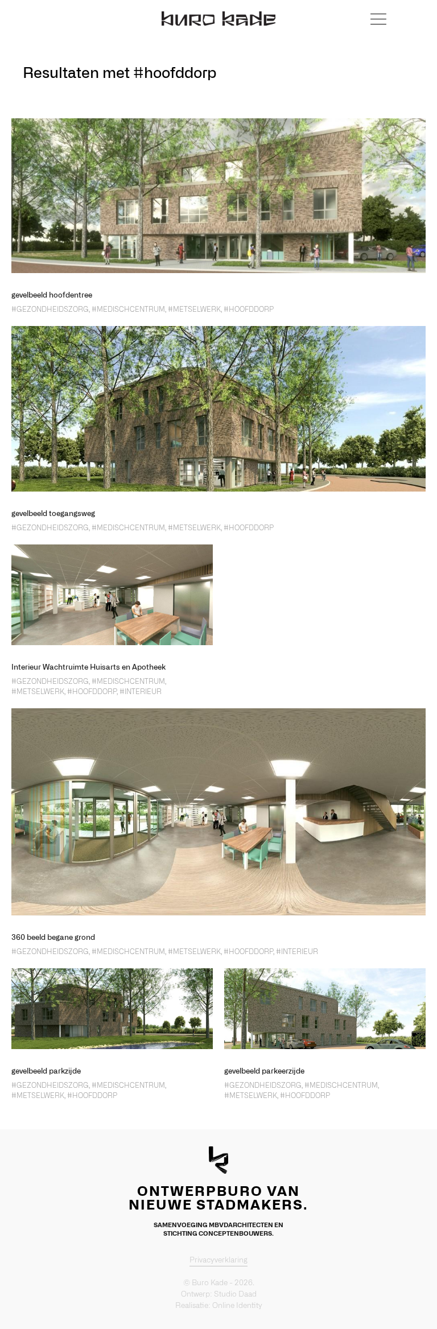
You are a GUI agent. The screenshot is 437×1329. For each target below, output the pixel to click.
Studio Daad (235, 1294)
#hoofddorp (249, 309)
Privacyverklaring (218, 1260)
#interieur (140, 691)
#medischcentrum (128, 309)
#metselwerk (194, 309)
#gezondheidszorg (50, 309)
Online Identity (237, 1306)
